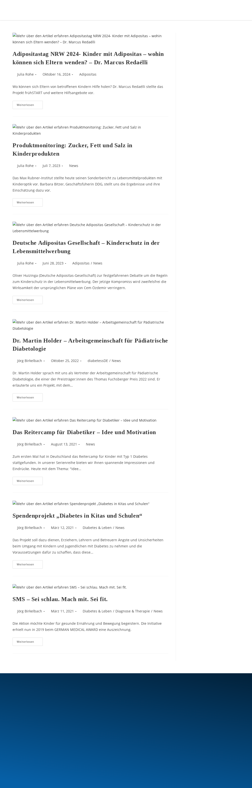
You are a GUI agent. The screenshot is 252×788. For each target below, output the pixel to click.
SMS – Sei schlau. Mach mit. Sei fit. (60, 599)
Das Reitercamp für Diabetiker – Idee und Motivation (84, 432)
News (73, 165)
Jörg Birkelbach (29, 360)
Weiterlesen (30, 104)
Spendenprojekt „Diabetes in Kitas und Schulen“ (77, 515)
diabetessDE (98, 360)
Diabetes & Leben (97, 527)
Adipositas (87, 74)
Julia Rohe (25, 74)
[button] (215, 9)
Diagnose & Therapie (132, 611)
